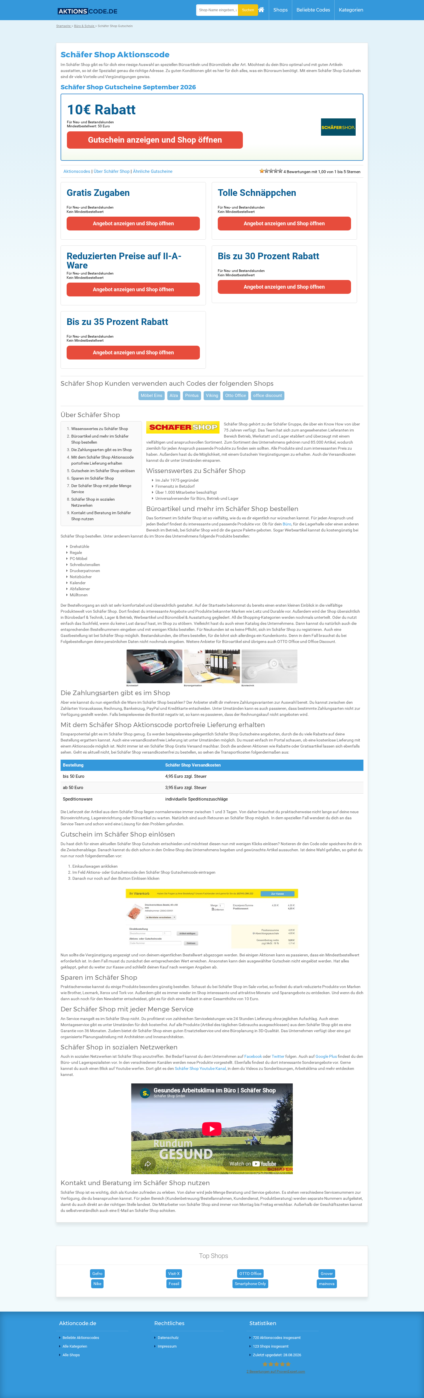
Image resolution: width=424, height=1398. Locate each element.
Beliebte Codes (313, 10)
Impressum (167, 1346)
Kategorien (351, 10)
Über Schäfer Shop (112, 171)
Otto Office (235, 395)
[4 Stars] (275, 171)
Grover (327, 1273)
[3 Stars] (271, 171)
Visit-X (174, 1273)
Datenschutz (168, 1337)
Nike (97, 1283)
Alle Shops (71, 1355)
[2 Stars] (266, 171)
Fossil (174, 1283)
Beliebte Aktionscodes (81, 1337)
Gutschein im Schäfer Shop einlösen (103, 470)
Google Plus (326, 1056)
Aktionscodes (76, 171)
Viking (212, 395)
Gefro (97, 1273)
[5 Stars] (280, 171)
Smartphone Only (250, 1283)
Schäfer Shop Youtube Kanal (200, 1068)
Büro (287, 524)
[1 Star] (262, 171)
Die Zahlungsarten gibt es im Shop (101, 449)
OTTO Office (250, 1273)
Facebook (253, 1056)
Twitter (278, 1056)
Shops (280, 10)
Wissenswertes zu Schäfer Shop (99, 428)
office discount (267, 395)
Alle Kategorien (75, 1346)
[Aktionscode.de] (86, 13)
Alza (174, 395)
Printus (192, 395)
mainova (327, 1283)
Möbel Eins (151, 395)
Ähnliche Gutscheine (152, 171)
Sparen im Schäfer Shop (92, 478)
